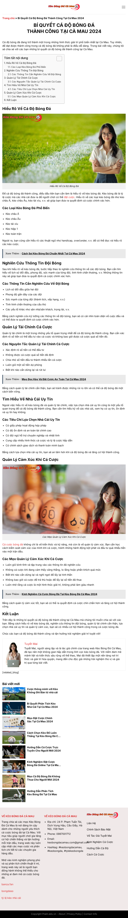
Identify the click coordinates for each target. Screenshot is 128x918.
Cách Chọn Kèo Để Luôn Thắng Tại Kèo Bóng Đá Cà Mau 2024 (43, 734)
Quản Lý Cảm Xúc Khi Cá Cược (24, 92)
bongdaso (7, 891)
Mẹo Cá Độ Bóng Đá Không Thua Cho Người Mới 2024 (43, 778)
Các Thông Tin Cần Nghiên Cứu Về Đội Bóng (36, 74)
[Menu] (123, 7)
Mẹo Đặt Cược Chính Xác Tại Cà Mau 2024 (40, 720)
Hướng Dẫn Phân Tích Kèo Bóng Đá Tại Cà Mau (42, 792)
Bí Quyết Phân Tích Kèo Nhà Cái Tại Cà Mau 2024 (42, 705)
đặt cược (69, 197)
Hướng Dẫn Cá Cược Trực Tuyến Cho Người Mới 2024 (44, 749)
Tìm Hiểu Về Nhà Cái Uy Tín (22, 85)
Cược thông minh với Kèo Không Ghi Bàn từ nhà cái (42, 690)
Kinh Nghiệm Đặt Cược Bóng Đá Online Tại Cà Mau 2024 (43, 763)
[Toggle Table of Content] (57, 58)
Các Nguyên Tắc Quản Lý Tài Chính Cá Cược (36, 81)
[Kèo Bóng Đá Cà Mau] (64, 7)
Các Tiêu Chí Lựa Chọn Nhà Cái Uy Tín (33, 89)
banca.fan (7, 884)
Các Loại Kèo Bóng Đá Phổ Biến (28, 67)
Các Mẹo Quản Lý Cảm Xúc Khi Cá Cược (34, 96)
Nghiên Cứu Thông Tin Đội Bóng (25, 70)
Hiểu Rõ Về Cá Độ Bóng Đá (21, 63)
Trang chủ (8, 18)
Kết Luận (12, 100)
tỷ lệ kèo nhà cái (11, 897)
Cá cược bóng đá (12, 544)
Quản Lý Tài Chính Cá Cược (22, 77)
